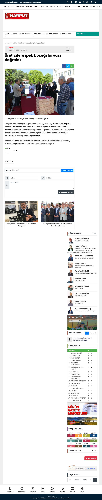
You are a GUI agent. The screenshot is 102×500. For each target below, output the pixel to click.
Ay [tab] (96, 333)
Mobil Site (10, 492)
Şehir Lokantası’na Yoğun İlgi (30, 2)
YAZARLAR (76, 6)
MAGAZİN (44, 6)
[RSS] (95, 2)
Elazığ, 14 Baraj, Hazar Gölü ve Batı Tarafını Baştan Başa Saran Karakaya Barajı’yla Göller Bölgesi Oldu (82, 250)
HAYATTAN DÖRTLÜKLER (82, 241)
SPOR (36, 6)
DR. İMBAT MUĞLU (82, 286)
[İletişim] (76, 2)
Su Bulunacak (79, 303)
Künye (82, 492)
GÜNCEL (11, 6)
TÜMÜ (94, 233)
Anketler (62, 492)
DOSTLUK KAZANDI (80, 296)
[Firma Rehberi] (80, 2)
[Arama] (71, 2)
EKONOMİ (20, 6)
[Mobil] (67, 2)
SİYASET (29, 6)
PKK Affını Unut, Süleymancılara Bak (86, 273)
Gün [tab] (87, 333)
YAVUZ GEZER (80, 301)
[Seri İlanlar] (83, 2)
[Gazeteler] (87, 2)
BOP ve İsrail (79, 288)
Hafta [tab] (91, 333)
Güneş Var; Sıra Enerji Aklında (84, 258)
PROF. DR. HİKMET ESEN (84, 256)
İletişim (72, 492)
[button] (98, 6)
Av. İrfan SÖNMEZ (82, 271)
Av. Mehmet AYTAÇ (83, 309)
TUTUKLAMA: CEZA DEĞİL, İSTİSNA (85, 311)
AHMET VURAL (80, 263)
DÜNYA (60, 6)
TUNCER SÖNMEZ (82, 239)
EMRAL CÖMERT (81, 246)
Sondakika (21, 492)
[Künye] (91, 2)
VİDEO (92, 6)
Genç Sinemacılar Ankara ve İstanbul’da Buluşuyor (80, 339)
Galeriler (33, 492)
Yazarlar (52, 492)
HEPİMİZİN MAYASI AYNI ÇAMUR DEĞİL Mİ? (84, 267)
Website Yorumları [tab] (67, 170)
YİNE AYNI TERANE (80, 281)
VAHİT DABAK (80, 278)
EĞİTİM (52, 6)
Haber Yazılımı (66, 498)
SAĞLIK (67, 6)
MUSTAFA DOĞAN (82, 294)
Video (43, 492)
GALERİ (85, 6)
